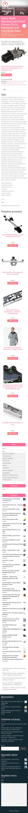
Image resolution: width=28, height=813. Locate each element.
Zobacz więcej (6, 75)
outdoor (4, 465)
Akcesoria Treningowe (8, 453)
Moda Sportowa (6, 456)
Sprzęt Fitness (6, 473)
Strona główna (5, 41)
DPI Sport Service (5, 33)
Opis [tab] (4, 89)
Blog (3, 451)
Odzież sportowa (7, 479)
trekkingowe (5, 467)
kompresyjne (6, 460)
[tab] (24, 2)
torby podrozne (22, 85)
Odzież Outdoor (6, 463)
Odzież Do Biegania (7, 458)
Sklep (3, 448)
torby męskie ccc (12, 85)
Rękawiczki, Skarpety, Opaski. (10, 475)
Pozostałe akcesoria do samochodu (17, 81)
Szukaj (2, 745)
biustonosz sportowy (12, 83)
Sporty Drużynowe (7, 470)
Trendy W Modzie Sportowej (10, 477)
